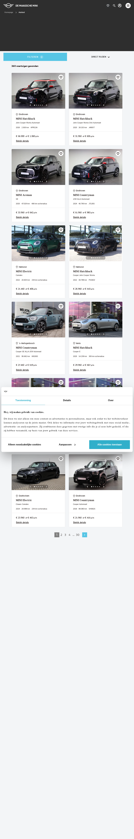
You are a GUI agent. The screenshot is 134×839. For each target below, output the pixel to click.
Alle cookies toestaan (109, 444)
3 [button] (65, 535)
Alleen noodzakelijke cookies (24, 444)
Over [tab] (111, 400)
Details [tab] (67, 400)
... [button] (74, 535)
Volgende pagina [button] (84, 534)
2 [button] (61, 535)
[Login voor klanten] (119, 5)
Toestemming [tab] (23, 400)
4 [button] (69, 535)
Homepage (8, 12)
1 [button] (56, 535)
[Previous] (30, 105)
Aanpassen (65, 444)
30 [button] (77, 535)
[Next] (46, 105)
